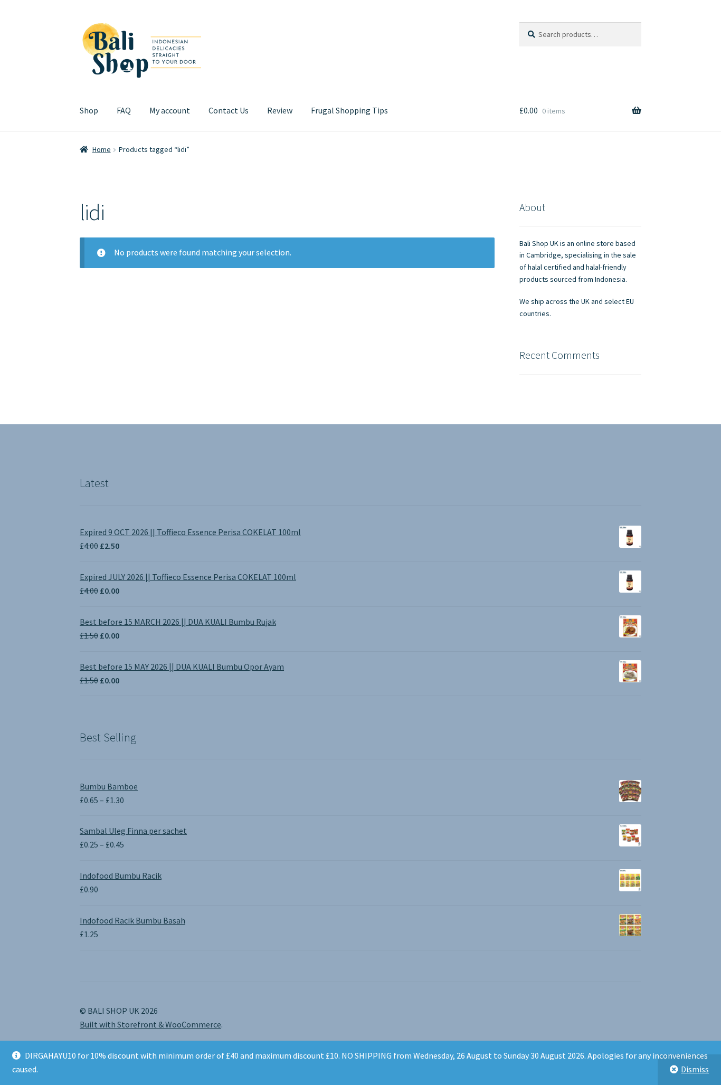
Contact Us (228, 110)
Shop (89, 110)
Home (101, 149)
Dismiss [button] (695, 1069)
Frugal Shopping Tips (349, 110)
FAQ (124, 110)
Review (279, 110)
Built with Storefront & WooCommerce (150, 1024)
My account (169, 110)
